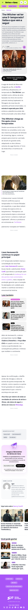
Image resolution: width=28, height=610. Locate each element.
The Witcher (12, 437)
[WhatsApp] (18, 607)
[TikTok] (12, 607)
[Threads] (10, 607)
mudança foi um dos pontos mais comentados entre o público (14, 277)
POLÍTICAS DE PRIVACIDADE (14, 586)
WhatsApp (19, 405)
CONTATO (19, 579)
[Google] (24, 607)
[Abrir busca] (25, 2)
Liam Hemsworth (11, 266)
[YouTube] (21, 607)
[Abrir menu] (2, 2)
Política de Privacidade (10, 470)
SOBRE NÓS (9, 579)
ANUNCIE (14, 582)
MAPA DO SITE (14, 590)
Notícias (9, 10)
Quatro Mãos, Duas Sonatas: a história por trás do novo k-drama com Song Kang (19, 559)
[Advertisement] (14, 164)
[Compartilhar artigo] (24, 47)
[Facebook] (15, 607)
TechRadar (17, 222)
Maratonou (12, 6)
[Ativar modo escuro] (21, 2)
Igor (8, 46)
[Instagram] (7, 607)
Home (4, 6)
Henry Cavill (7, 434)
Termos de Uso (19, 470)
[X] (4, 607)
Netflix (18, 87)
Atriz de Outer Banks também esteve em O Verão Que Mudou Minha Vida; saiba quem (19, 549)
